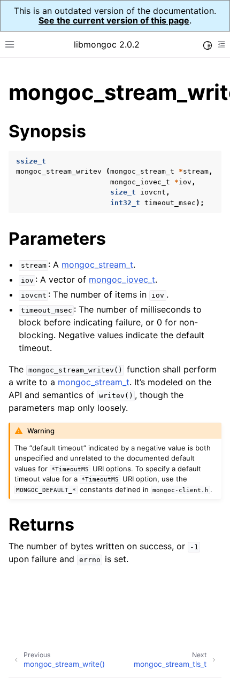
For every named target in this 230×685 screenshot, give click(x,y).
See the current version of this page (114, 20)
